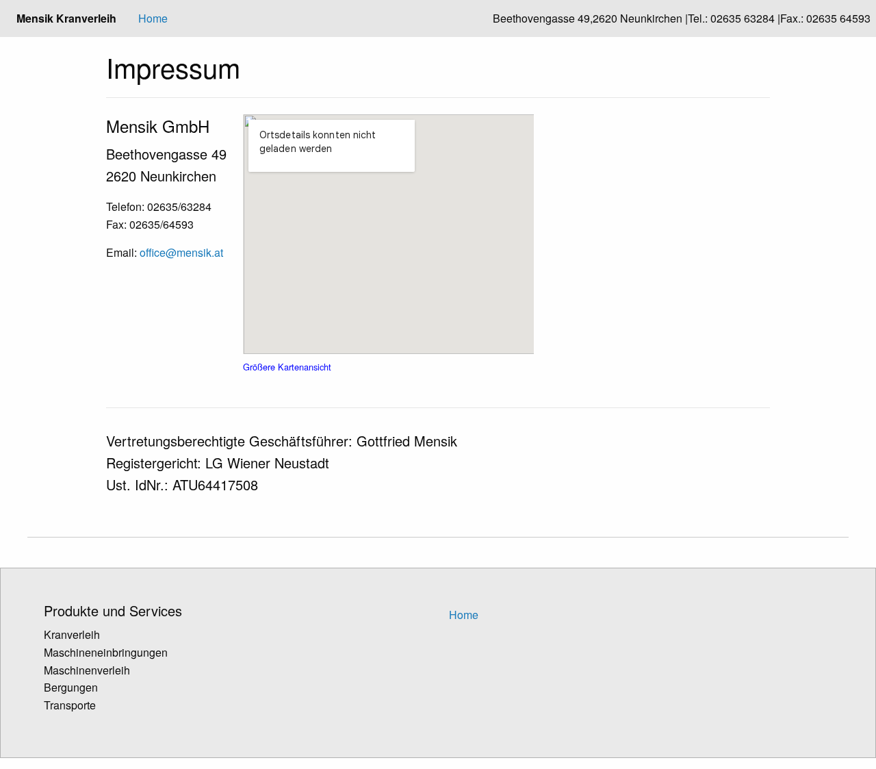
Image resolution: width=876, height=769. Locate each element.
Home (153, 18)
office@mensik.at (181, 252)
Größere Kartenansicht (287, 366)
